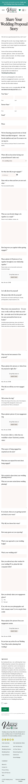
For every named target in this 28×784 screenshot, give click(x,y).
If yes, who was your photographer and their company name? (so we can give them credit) (13, 609)
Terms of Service (4, 714)
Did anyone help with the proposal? (11, 295)
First (2, 100)
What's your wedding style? (9, 552)
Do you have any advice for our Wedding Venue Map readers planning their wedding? (13, 644)
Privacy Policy (21, 713)
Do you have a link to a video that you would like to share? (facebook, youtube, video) (12, 437)
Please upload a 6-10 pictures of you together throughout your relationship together (12, 261)
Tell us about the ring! (7, 398)
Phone (3, 124)
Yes (5, 599)
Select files (14, 277)
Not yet (5, 602)
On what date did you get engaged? (11, 172)
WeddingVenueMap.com (8, 73)
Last (15, 100)
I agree (5, 703)
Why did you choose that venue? (10, 523)
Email (3, 115)
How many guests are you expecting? (12, 532)
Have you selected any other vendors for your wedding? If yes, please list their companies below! (12, 564)
